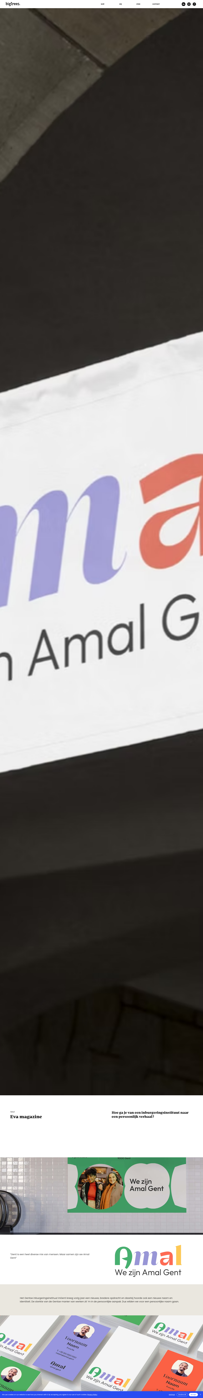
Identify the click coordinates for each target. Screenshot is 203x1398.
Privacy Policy (92, 1395)
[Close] (200, 1394)
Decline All (182, 1395)
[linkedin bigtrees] (183, 4)
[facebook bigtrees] (194, 4)
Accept (193, 1395)
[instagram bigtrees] (189, 4)
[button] (103, 4)
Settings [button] (172, 1395)
